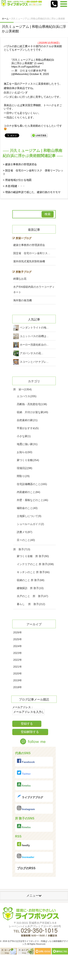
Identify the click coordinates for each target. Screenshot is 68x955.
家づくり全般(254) (28, 460)
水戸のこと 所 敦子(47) (32, 596)
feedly (25, 845)
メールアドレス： (22, 707)
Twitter (26, 773)
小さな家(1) (24, 436)
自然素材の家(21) (27, 420)
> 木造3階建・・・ (14, 186)
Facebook (28, 761)
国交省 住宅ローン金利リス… (31, 253)
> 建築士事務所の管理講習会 (20, 164)
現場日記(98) (24, 468)
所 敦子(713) (21, 549)
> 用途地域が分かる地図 (17, 179)
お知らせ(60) (24, 452)
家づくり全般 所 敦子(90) (33, 556)
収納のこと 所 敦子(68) (30, 580)
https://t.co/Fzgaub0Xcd (25, 66)
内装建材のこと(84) (28, 492)
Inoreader (27, 857)
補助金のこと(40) (27, 508)
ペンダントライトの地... (34, 327)
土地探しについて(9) (29, 516)
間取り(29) (23, 476)
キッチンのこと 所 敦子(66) (33, 572)
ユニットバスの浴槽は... (34, 336)
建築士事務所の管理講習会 (29, 245)
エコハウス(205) (26, 396)
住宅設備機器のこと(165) (32, 484)
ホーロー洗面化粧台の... (34, 344)
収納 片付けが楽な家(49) (32, 412)
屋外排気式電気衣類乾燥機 (29, 261)
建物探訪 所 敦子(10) (30, 588)
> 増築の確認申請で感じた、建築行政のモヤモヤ (32, 192)
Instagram (28, 809)
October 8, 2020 (39, 74)
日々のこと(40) (26, 540)
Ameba (26, 785)
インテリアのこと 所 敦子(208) (35, 564)
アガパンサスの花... (31, 353)
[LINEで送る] (39, 135)
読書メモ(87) (24, 532)
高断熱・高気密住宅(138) (32, 404)
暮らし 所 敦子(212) (31, 604)
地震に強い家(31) (27, 444)
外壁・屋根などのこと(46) (32, 500)
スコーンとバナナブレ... (34, 361)
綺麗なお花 (19, 278)
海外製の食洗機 (22, 300)
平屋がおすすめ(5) (28, 428)
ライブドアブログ (32, 797)
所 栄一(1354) (22, 389)
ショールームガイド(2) (30, 524)
